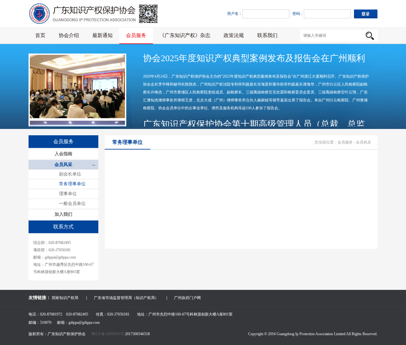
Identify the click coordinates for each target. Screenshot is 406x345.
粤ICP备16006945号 (108, 334)
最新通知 (102, 35)
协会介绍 (69, 35)
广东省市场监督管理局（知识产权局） (126, 298)
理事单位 (68, 193)
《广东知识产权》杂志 (185, 35)
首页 (40, 35)
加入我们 (63, 214)
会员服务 (136, 35)
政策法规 (234, 35)
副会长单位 (70, 174)
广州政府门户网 (187, 298)
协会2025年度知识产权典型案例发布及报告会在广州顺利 (254, 58)
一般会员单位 (72, 203)
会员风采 (63, 164)
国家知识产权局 (65, 298)
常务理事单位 (72, 184)
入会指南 (63, 153)
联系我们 (267, 35)
